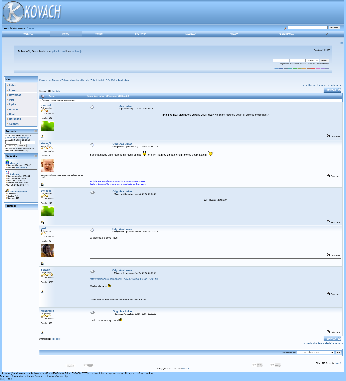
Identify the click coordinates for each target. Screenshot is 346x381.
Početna (28, 34)
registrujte (77, 51)
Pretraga (140, 34)
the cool (46, 105)
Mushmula (47, 310)
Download (14, 94)
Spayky (45, 269)
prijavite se (58, 51)
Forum (65, 34)
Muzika (75, 80)
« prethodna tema (313, 85)
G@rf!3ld (110, 80)
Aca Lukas (123, 80)
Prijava (234, 34)
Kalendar (190, 34)
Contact (13, 123)
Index (12, 85)
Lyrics (31, 28)
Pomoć (99, 34)
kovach (185, 368)
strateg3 (46, 143)
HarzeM (338, 363)
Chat (11, 114)
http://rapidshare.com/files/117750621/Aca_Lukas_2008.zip (124, 278)
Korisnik (10, 131)
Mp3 (11, 99)
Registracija (286, 34)
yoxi (43, 228)
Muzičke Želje (88, 80)
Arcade (13, 109)
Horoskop (14, 118)
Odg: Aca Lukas (122, 143)
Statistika (11, 156)
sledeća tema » (332, 85)
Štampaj (331, 90)
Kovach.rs (44, 80)
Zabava (65, 80)
